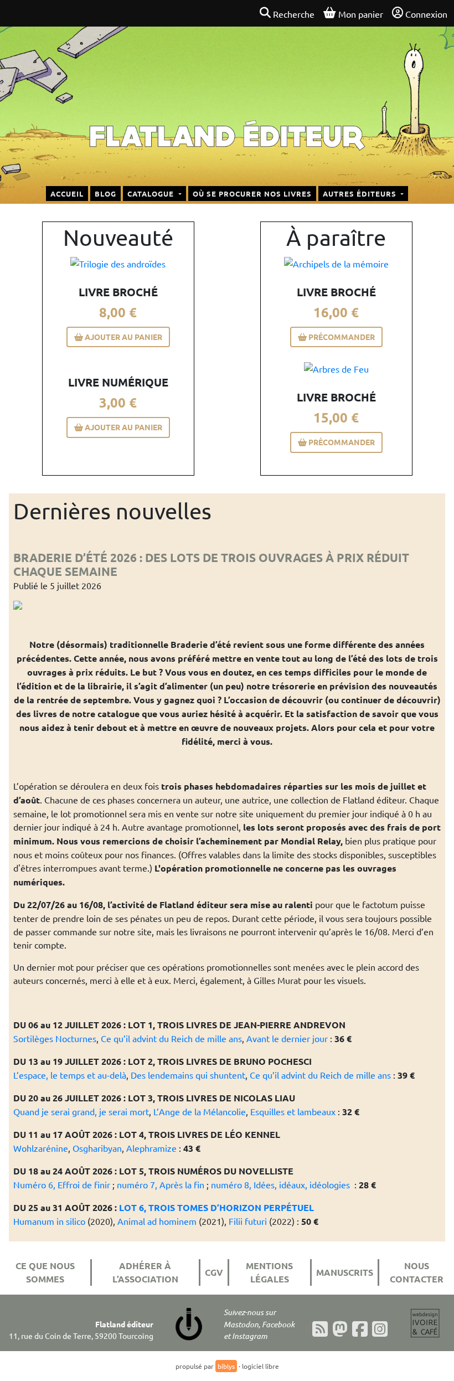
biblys (226, 1366)
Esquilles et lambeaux (293, 1111)
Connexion (426, 13)
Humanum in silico (49, 1221)
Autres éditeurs (361, 193)
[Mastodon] (340, 1329)
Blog (105, 193)
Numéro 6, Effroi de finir (61, 1184)
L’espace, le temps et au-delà (69, 1074)
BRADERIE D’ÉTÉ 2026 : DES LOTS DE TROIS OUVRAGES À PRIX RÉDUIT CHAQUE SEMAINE (211, 564)
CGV (214, 1272)
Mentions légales (269, 1272)
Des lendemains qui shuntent (188, 1074)
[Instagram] (380, 1329)
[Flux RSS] (320, 1329)
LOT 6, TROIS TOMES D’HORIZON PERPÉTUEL (216, 1207)
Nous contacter (416, 1272)
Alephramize (151, 1147)
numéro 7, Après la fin (160, 1184)
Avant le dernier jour (287, 1038)
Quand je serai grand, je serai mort (81, 1111)
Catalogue (151, 193)
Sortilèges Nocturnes (54, 1038)
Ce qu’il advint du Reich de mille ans (171, 1038)
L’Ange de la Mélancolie (199, 1111)
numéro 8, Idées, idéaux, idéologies (280, 1184)
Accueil (67, 193)
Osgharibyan (97, 1147)
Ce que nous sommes (45, 1272)
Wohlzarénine (40, 1147)
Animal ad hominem (157, 1221)
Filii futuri (248, 1221)
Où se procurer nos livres (252, 193)
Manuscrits (344, 1272)
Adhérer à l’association (145, 1272)
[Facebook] (360, 1329)
